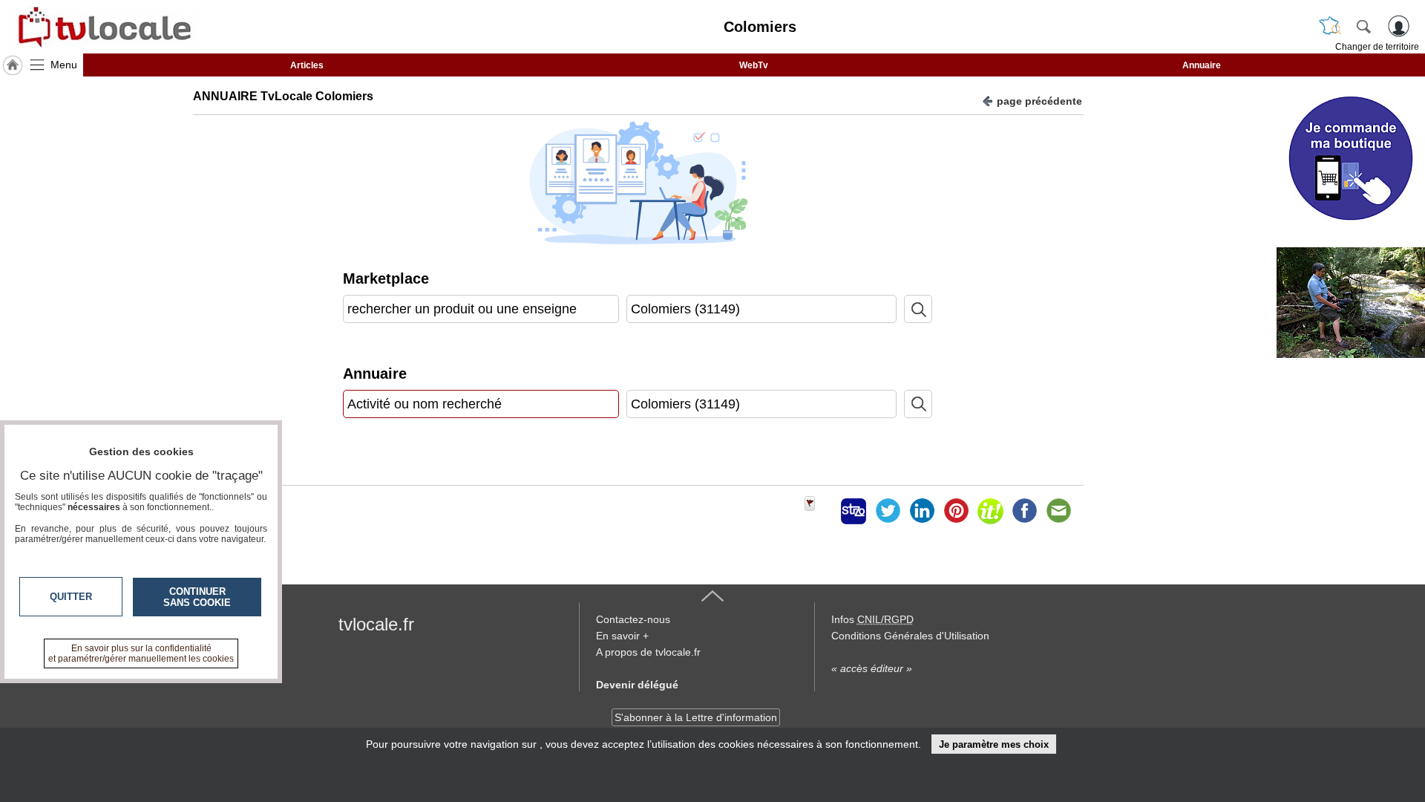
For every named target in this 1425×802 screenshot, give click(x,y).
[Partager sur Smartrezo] (853, 511)
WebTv (753, 65)
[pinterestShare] (956, 511)
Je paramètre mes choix (994, 744)
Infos (872, 619)
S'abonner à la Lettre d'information (696, 717)
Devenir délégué (637, 685)
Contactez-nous (633, 619)
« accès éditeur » (871, 668)
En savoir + (622, 636)
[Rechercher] (1363, 26)
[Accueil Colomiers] (12, 65)
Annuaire (1201, 65)
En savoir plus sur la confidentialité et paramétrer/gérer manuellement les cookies (141, 653)
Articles (307, 65)
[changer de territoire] (1330, 26)
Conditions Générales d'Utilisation (910, 636)
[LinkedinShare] (922, 511)
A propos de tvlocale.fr (648, 652)
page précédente (1039, 101)
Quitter (71, 596)
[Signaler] (819, 511)
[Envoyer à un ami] (1058, 511)
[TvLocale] (102, 27)
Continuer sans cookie (197, 597)
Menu (63, 65)
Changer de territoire (1377, 47)
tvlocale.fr (376, 624)
